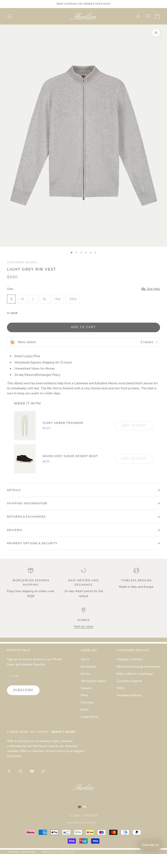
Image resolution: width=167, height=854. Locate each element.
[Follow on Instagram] (20, 771)
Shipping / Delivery (130, 659)
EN (84, 806)
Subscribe (23, 690)
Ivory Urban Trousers (63, 422)
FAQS (121, 688)
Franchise (87, 702)
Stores (85, 674)
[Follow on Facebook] (9, 771)
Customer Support (129, 681)
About (85, 659)
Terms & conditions (21, 852)
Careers (86, 688)
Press (84, 695)
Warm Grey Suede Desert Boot (70, 456)
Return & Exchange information (138, 667)
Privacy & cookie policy (58, 852)
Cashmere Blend (22, 262)
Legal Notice (89, 717)
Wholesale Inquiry (93, 681)
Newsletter (88, 667)
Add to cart (83, 327)
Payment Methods (129, 695)
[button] (150, 845)
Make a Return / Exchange (135, 674)
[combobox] (86, 807)
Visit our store (83, 626)
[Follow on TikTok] (43, 771)
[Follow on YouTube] (32, 771)
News (85, 710)
